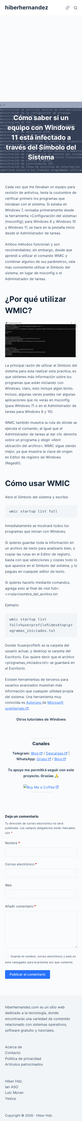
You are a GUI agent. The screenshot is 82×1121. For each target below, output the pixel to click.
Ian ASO (11, 1087)
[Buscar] (75, 7)
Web (8, 885)
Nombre (12, 843)
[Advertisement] (41, 59)
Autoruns (34, 702)
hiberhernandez (26, 7)
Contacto (13, 1052)
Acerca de (13, 1047)
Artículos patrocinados (24, 1064)
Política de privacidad (23, 1058)
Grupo (42, 759)
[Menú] (68, 8)
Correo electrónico (21, 864)
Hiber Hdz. (14, 1081)
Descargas (55, 753)
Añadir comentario (20, 906)
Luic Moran (14, 1092)
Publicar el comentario (27, 974)
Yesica (10, 1098)
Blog (35, 753)
